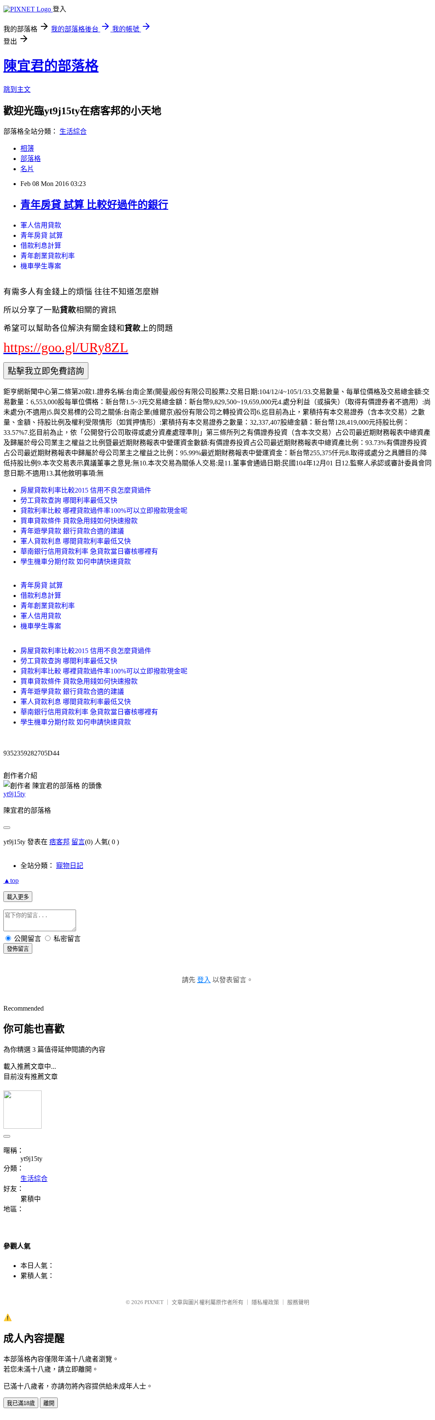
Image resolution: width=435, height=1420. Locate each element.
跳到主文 (17, 89)
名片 (27, 168)
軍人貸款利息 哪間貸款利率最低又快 (75, 541)
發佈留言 (18, 949)
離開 (48, 1403)
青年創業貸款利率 (47, 255)
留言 (78, 841)
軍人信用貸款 (40, 225)
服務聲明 (298, 1302)
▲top (11, 880)
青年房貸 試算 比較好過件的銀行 (94, 204)
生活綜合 (73, 131)
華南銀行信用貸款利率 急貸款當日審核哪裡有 (89, 551)
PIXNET (154, 1302)
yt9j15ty (14, 793)
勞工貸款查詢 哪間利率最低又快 (68, 500)
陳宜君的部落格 (51, 65)
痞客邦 (59, 841)
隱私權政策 (265, 1302)
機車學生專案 (40, 266)
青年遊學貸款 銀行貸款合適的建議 (72, 531)
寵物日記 (69, 865)
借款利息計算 (40, 245)
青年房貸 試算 (41, 235)
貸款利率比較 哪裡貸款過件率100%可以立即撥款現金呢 (103, 510)
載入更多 (18, 897)
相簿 (27, 148)
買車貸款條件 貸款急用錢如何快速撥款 (79, 520)
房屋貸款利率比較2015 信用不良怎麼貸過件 (85, 490)
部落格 (30, 158)
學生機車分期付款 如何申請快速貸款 (75, 561)
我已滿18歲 (21, 1403)
